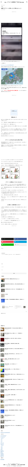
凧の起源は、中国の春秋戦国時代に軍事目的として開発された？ (14, 299)
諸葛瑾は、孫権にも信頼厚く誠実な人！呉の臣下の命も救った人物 (14, 389)
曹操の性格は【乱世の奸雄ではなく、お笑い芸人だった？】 (13, 353)
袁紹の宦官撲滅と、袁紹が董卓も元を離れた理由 (12, 343)
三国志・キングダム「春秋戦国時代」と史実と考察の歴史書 (14, 2)
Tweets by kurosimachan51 (5, 432)
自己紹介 (6, 294)
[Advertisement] (14, 17)
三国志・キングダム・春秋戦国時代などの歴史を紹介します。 (14, 463)
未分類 (2, 248)
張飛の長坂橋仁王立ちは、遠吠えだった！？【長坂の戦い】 (13, 333)
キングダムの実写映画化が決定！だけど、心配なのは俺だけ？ (14, 399)
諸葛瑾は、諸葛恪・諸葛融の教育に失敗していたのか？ (13, 384)
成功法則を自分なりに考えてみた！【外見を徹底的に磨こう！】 (14, 425)
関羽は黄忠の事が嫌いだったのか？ (10, 420)
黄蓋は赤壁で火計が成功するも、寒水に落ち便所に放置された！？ (14, 348)
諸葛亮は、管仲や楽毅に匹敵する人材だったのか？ (12, 358)
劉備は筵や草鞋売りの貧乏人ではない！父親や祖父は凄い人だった (14, 374)
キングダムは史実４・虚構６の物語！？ (11, 394)
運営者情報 (2, 459)
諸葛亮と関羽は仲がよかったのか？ (10, 415)
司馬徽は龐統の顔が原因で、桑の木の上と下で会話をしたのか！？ (14, 379)
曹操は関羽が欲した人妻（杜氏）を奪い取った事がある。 (13, 338)
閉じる (15, 110)
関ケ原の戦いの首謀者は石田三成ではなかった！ (12, 278)
